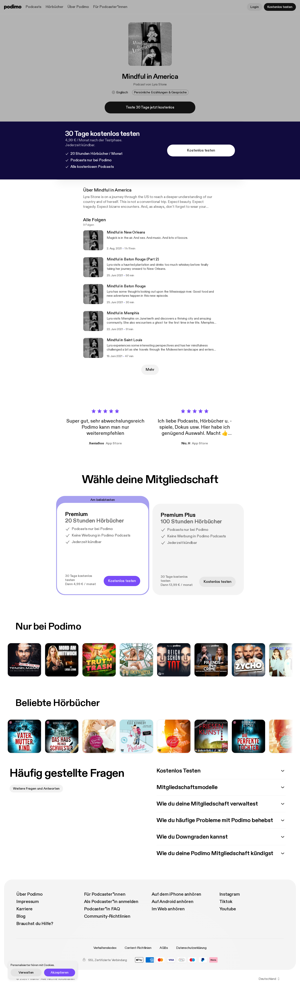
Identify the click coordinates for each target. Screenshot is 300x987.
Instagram (229, 894)
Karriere (24, 909)
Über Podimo (78, 6)
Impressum (27, 901)
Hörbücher (54, 6)
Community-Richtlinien (107, 916)
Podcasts (33, 6)
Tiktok (226, 901)
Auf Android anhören (172, 901)
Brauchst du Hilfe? (34, 923)
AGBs (164, 948)
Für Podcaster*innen (110, 6)
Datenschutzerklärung (191, 948)
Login (254, 7)
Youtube (227, 909)
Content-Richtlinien (138, 948)
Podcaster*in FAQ (102, 909)
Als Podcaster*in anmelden (111, 901)
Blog (21, 916)
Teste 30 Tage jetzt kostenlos (150, 107)
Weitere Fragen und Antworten (36, 789)
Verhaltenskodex (105, 948)
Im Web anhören (168, 909)
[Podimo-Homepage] (12, 7)
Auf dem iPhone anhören (176, 894)
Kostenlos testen (279, 7)
